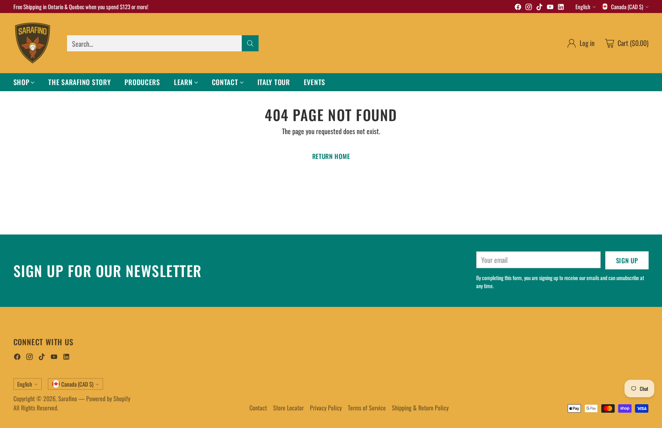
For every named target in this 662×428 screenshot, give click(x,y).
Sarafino (67, 398)
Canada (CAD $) (627, 6)
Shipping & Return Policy (420, 407)
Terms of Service (367, 407)
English (582, 6)
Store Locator (288, 407)
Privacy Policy (326, 407)
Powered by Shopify (108, 398)
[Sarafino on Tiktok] (539, 8)
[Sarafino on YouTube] (550, 8)
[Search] (250, 43)
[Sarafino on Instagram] (529, 8)
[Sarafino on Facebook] (518, 8)
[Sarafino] (32, 43)
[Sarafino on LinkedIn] (561, 8)
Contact (258, 407)
